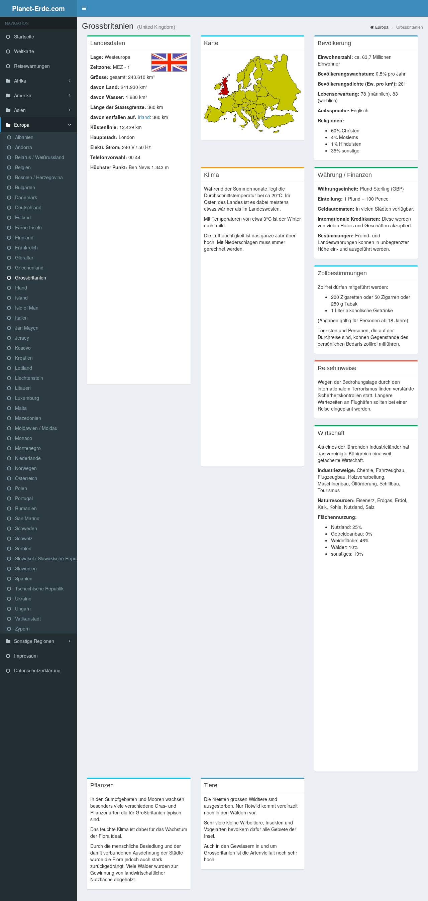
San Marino (26, 518)
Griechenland (28, 267)
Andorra (23, 147)
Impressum (25, 655)
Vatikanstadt (27, 618)
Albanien (23, 137)
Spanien (23, 578)
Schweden (25, 528)
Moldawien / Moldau (36, 428)
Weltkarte (23, 51)
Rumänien (25, 508)
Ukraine (22, 598)
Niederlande (27, 458)
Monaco (23, 438)
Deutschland (27, 207)
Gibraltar (23, 257)
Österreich (25, 478)
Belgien (22, 167)
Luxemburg (26, 398)
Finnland (23, 237)
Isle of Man (26, 307)
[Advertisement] (138, 281)
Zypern (22, 628)
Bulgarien (24, 187)
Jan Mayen (26, 327)
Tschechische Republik (39, 588)
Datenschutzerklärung (37, 670)
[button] (84, 8)
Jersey (21, 337)
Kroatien (23, 357)
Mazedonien (27, 418)
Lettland (23, 367)
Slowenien (25, 568)
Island (21, 297)
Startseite (23, 36)
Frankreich (26, 247)
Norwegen (25, 468)
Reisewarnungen (31, 66)
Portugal (23, 498)
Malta (20, 408)
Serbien (22, 548)
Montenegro (27, 448)
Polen (20, 488)
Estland (22, 217)
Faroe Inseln (28, 227)
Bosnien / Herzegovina (38, 177)
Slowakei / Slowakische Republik (45, 558)
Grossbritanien (30, 277)
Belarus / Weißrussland (39, 157)
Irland (20, 287)
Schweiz (23, 538)
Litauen (22, 387)
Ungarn (22, 608)
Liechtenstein (28, 377)
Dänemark (25, 197)
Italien (21, 317)
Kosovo (22, 347)
